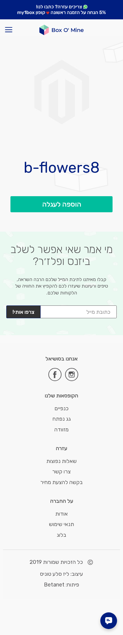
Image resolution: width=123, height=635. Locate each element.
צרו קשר (61, 471)
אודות (61, 514)
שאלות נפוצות (61, 461)
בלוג (61, 535)
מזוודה (61, 429)
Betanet (54, 584)
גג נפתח (62, 419)
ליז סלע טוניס (54, 574)
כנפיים (62, 408)
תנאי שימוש (61, 524)
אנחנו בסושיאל (61, 359)
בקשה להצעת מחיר (61, 482)
